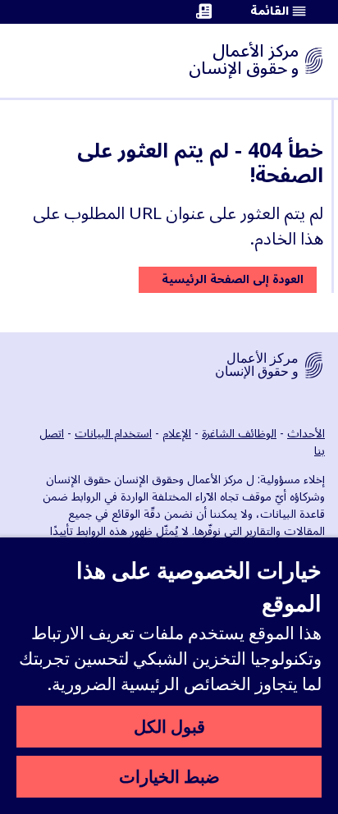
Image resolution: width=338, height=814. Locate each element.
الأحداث (306, 434)
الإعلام (176, 434)
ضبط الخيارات (169, 776)
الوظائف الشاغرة (239, 434)
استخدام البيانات (113, 434)
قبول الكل (169, 726)
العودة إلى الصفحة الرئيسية (233, 279)
